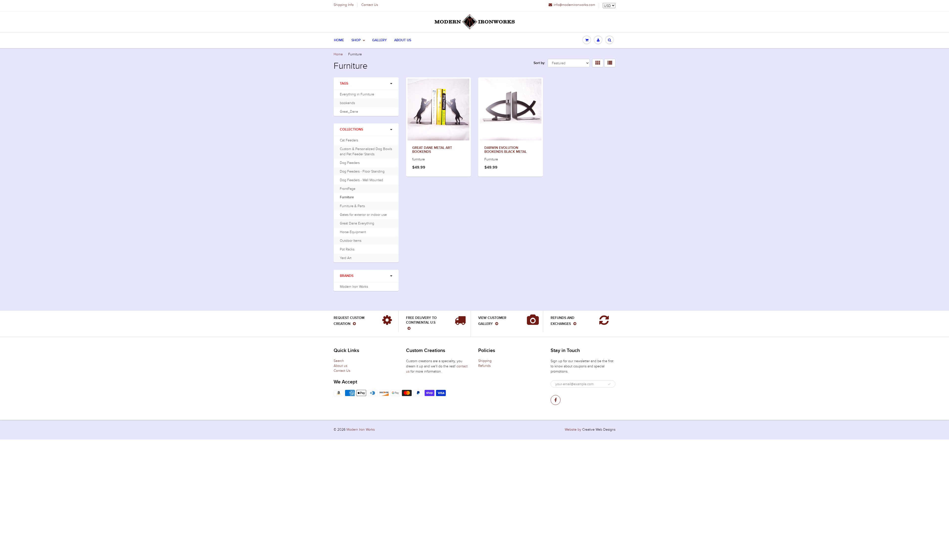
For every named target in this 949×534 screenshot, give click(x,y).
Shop (356, 40)
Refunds (484, 366)
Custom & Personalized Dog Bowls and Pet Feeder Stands (366, 151)
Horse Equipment (353, 232)
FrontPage (347, 189)
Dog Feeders (350, 163)
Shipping (485, 361)
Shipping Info (344, 5)
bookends (347, 103)
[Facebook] (556, 400)
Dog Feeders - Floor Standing (362, 171)
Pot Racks (347, 249)
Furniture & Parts (352, 206)
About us (340, 366)
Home (339, 40)
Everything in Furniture (357, 94)
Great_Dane (349, 112)
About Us (402, 40)
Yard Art (345, 258)
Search (339, 361)
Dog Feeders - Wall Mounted (361, 180)
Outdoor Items (350, 241)
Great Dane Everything (357, 223)
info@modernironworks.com (574, 5)
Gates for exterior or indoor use (363, 215)
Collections (351, 129)
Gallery (379, 40)
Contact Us (369, 5)
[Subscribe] (609, 384)
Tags (344, 83)
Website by (573, 429)
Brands (346, 276)
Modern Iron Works (354, 287)
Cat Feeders (349, 140)
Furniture (347, 197)
